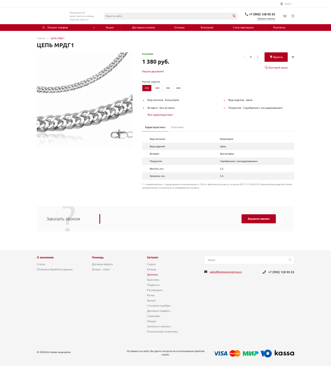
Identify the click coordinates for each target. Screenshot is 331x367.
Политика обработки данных (55, 269)
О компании (45, 257)
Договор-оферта (102, 264)
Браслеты (153, 279)
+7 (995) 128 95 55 (262, 14)
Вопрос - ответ (101, 269)
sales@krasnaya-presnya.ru (226, 271)
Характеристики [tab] (155, 127)
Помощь (98, 257)
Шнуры (151, 321)
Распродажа (154, 290)
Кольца (151, 269)
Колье (151, 295)
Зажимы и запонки (159, 326)
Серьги (151, 264)
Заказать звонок (259, 218)
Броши (151, 300)
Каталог (152, 257)
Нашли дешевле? (153, 71)
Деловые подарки (158, 310)
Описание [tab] (177, 127)
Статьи (41, 264)
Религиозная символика (162, 331)
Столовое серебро (158, 305)
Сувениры (153, 316)
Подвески (153, 284)
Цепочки (152, 274)
